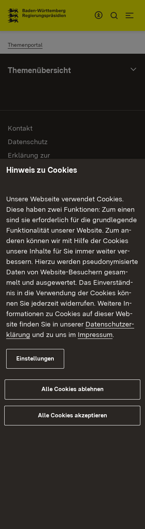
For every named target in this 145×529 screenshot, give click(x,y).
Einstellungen (35, 358)
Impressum (95, 334)
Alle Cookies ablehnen (72, 389)
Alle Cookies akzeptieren (72, 415)
